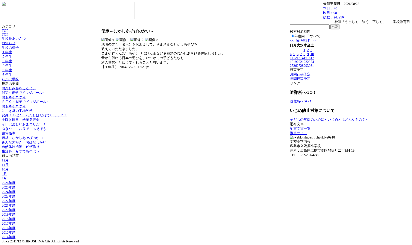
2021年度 (8, 205)
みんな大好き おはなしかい (24, 142)
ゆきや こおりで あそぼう (24, 129)
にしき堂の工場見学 (17, 111)
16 (309, 58)
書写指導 (8, 133)
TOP (5, 30)
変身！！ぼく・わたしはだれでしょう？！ (34, 115)
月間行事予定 (300, 74)
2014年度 (8, 237)
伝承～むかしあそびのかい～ (24, 138)
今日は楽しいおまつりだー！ (24, 124)
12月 (5, 160)
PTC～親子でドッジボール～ (24, 92)
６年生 (7, 74)
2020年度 (8, 210)
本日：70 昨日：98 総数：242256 (333, 12)
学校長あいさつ (14, 38)
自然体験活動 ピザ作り (20, 147)
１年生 (7, 52)
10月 (5, 169)
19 (295, 62)
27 (298, 65)
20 (298, 62)
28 (302, 65)
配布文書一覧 (300, 128)
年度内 (299, 36)
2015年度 (8, 232)
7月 (4, 178)
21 (302, 62)
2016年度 (8, 228)
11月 (5, 165)
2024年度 (8, 192)
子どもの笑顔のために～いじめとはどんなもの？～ (329, 119)
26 (295, 65)
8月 (4, 174)
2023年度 (8, 196)
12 (295, 58)
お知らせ (8, 43)
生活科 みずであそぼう (20, 151)
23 (309, 62)
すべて (315, 36)
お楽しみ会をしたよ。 (19, 88)
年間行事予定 (300, 79)
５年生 (7, 70)
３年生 (7, 61)
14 (302, 58)
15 (305, 58)
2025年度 (8, 187)
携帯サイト (298, 133)
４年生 (7, 65)
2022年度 (8, 201)
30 (309, 65)
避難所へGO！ (301, 101)
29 (305, 65)
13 (298, 58)
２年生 (7, 56)
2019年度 (8, 214)
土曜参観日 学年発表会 (20, 120)
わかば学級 (10, 79)
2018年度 (8, 219)
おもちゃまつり (14, 97)
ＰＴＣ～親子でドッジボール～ (26, 101)
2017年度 (8, 223)
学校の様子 (10, 47)
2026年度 (8, 183)
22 (305, 62)
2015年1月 (303, 41)
